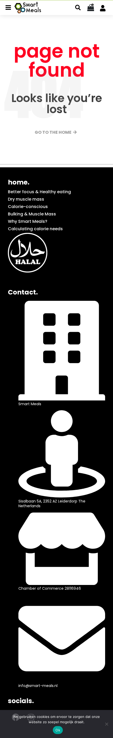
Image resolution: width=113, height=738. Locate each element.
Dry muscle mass (26, 199)
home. (18, 182)
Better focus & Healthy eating (39, 192)
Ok (57, 730)
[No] (106, 724)
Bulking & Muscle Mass (32, 214)
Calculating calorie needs (35, 229)
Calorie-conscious (28, 207)
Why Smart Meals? (27, 221)
